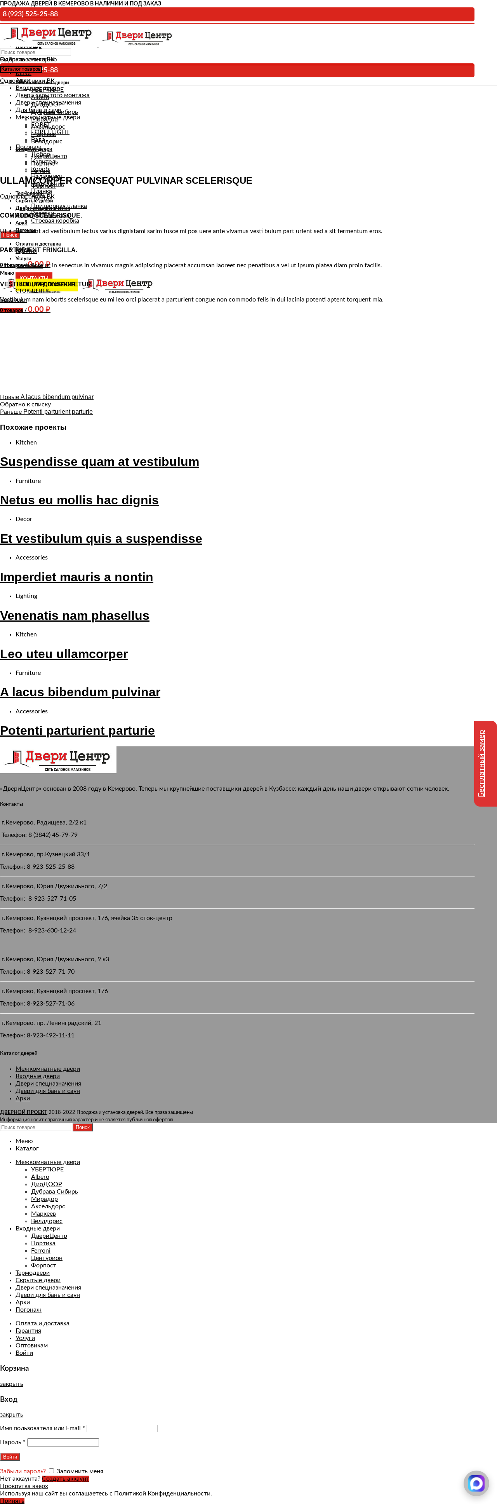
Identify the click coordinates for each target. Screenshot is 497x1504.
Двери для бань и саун (48, 1091)
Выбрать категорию (28, 59)
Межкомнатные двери (48, 1069)
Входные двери (38, 1076)
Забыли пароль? (23, 1471)
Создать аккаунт (65, 1479)
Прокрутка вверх (24, 1486)
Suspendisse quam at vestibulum (99, 462)
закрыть (11, 1384)
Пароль (13, 1442)
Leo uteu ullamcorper (64, 654)
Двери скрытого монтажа (53, 95)
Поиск (83, 1127)
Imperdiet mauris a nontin (76, 577)
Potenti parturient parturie (77, 730)
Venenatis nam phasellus (74, 615)
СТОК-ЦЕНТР (32, 291)
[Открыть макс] (476, 1483)
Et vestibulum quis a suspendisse (101, 538)
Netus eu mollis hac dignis (79, 500)
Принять (12, 1501)
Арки (23, 1098)
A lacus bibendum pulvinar (80, 692)
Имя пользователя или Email (42, 1428)
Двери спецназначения (48, 1084)
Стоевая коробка (55, 221)
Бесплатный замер (481, 763)
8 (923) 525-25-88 (30, 14)
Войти (24, 1353)
